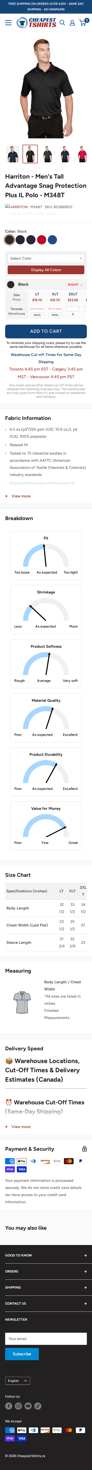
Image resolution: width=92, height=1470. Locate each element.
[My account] (72, 22)
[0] (82, 23)
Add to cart (46, 331)
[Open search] (62, 22)
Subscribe (22, 1354)
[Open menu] (8, 22)
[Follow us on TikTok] (37, 1406)
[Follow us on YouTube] (28, 1406)
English (13, 1381)
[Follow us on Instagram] (18, 1406)
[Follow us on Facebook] (8, 1406)
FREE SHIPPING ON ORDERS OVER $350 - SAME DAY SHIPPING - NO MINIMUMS (46, 6)
